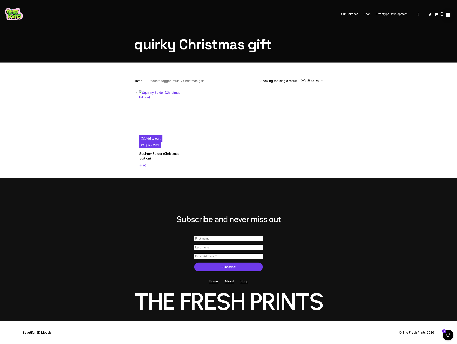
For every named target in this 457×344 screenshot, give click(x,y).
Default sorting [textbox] (310, 80)
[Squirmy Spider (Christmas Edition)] (161, 112)
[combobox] (311, 80)
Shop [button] (244, 281)
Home (138, 81)
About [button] (229, 281)
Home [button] (213, 281)
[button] (448, 14)
